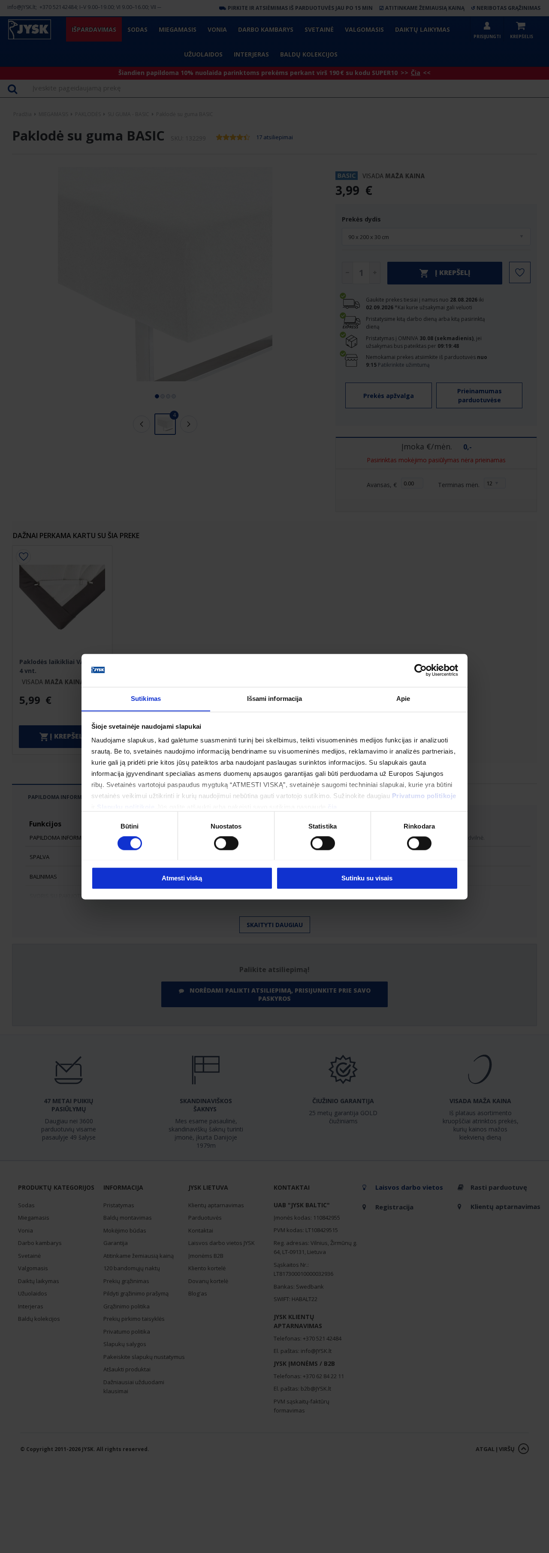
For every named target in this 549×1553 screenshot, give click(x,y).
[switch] (226, 843)
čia (332, 807)
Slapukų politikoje (125, 807)
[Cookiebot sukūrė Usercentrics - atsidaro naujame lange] (420, 670)
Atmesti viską (182, 878)
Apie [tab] (403, 698)
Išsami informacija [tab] (274, 698)
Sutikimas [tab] (146, 698)
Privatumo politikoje (424, 796)
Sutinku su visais (366, 878)
